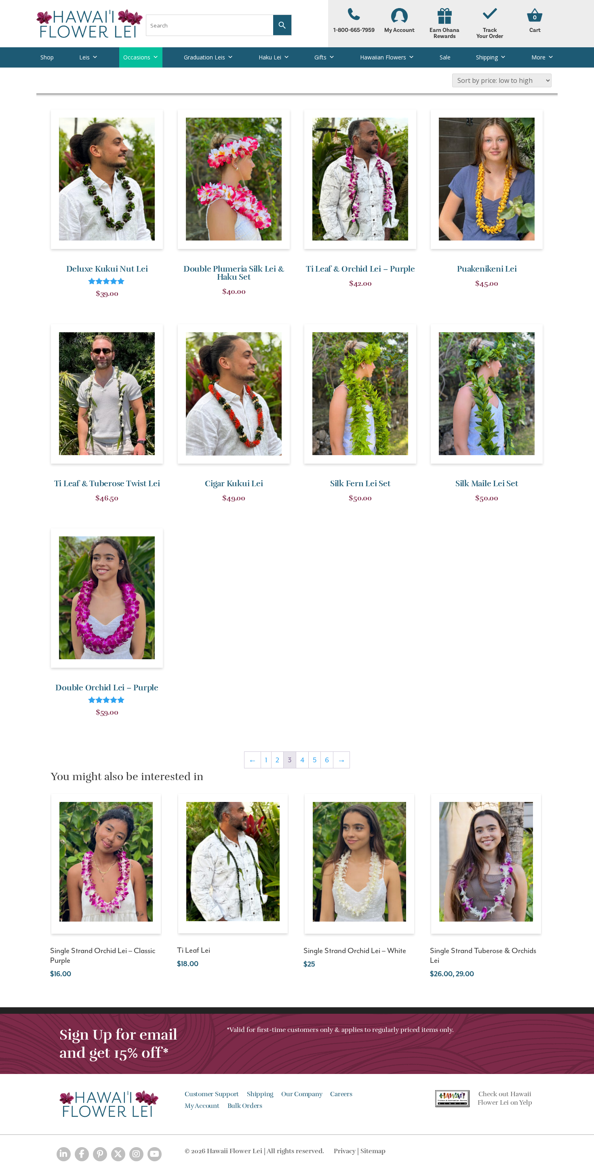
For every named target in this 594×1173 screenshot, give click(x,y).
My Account (399, 30)
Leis (84, 57)
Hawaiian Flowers (383, 57)
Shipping (487, 57)
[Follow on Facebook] (82, 1154)
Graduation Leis (204, 57)
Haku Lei (270, 57)
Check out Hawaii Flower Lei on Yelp (505, 1098)
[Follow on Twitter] (118, 1154)
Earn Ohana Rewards (444, 33)
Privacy (345, 1151)
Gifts (320, 57)
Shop (47, 57)
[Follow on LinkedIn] (64, 1154)
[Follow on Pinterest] (100, 1154)
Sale (445, 57)
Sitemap (372, 1151)
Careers (341, 1094)
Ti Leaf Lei (193, 950)
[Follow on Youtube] (154, 1154)
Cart (535, 30)
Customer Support (212, 1094)
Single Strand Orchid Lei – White (354, 951)
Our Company (301, 1094)
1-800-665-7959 (354, 30)
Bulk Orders (244, 1106)
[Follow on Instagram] (136, 1154)
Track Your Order (489, 33)
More (538, 57)
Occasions (136, 57)
